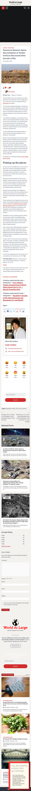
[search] (28, 8)
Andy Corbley (11, 91)
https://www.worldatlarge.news (16, 351)
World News (11, 47)
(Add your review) (5, 546)
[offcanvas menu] (25, 8)
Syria (19, 408)
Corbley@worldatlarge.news (15, 348)
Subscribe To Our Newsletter (10, 276)
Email (3, 589)
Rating (3, 578)
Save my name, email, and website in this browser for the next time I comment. (16, 603)
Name (3, 581)
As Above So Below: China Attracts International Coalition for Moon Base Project (14, 450)
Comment (4, 560)
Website (3, 596)
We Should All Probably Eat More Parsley (15, 739)
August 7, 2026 (14, 741)
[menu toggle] (7, 8)
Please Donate (15, 646)
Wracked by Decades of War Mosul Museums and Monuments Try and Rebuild (15, 298)
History (13, 408)
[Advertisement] (15, 26)
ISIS (17, 408)
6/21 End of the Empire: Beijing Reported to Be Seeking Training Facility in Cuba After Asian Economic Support (15, 521)
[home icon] (3, 8)
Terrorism (24, 408)
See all (27, 674)
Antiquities (8, 408)
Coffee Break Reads (7, 700)
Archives (5, 47)
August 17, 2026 (14, 707)
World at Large (15, 2)
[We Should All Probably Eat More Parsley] (15, 724)
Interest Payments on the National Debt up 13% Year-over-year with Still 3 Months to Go (15, 704)
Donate (5, 265)
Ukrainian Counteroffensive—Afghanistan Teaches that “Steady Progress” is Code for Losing (13, 482)
